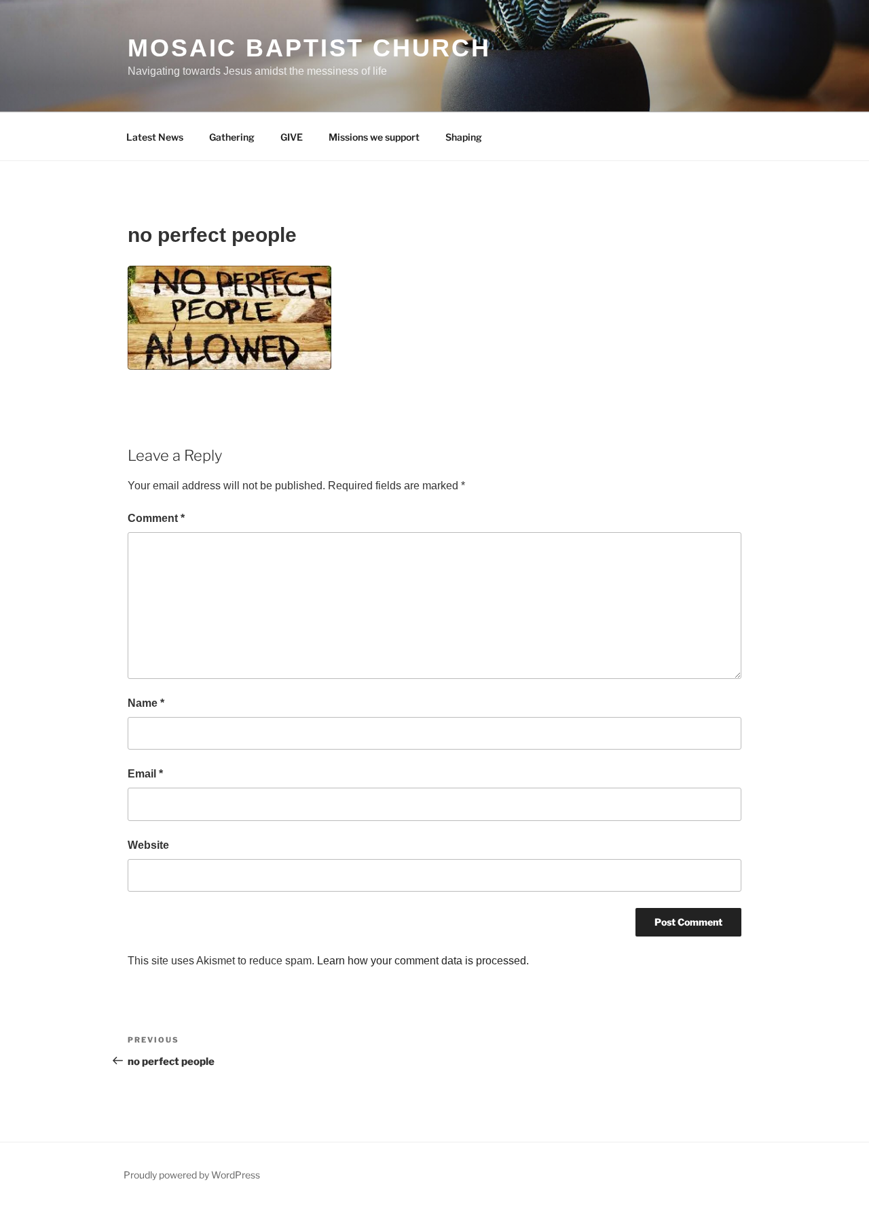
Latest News (154, 137)
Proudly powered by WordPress (192, 1174)
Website (148, 845)
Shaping (463, 137)
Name (146, 703)
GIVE (291, 137)
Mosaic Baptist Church (309, 48)
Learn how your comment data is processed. (423, 960)
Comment (156, 518)
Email (145, 774)
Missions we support (374, 137)
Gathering (232, 137)
